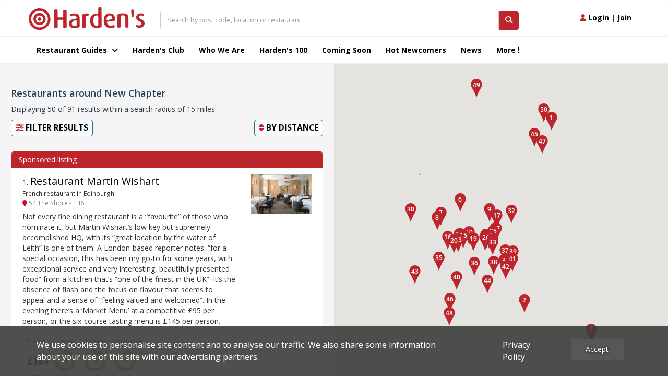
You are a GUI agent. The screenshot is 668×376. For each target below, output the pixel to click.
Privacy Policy (516, 350)
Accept (597, 349)
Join (624, 17)
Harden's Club (158, 50)
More (507, 50)
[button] (551, 121)
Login (597, 17)
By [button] (291, 127)
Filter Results (55, 127)
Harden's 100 (283, 50)
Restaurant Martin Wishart (94, 181)
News (471, 50)
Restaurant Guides (73, 50)
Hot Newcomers (416, 50)
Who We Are (222, 50)
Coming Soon (346, 50)
